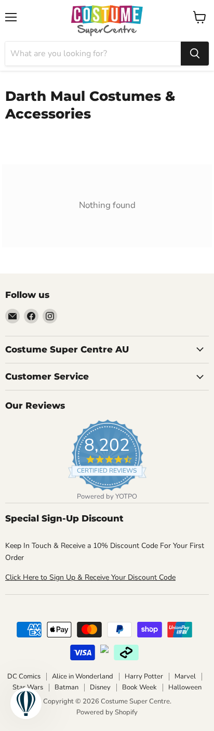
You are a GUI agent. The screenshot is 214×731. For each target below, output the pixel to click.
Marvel (185, 676)
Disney (100, 687)
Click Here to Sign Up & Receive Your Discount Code (90, 577)
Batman (66, 687)
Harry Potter (144, 676)
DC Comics (24, 676)
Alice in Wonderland (82, 676)
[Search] (195, 54)
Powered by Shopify (107, 712)
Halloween (185, 687)
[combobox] (93, 54)
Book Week (139, 687)
